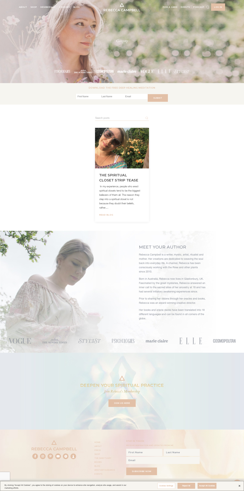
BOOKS (98, 462)
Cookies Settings (166, 486)
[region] (122, 486)
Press (97, 450)
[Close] (239, 486)
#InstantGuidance (104, 470)
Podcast (198, 7)
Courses (64, 7)
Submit (157, 98)
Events (185, 7)
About (23, 7)
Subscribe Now (141, 471)
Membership (48, 7)
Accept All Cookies (207, 486)
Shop (33, 7)
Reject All (186, 486)
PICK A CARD (170, 7)
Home (97, 442)
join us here (122, 403)
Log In (218, 7)
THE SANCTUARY (102, 458)
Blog (76, 7)
